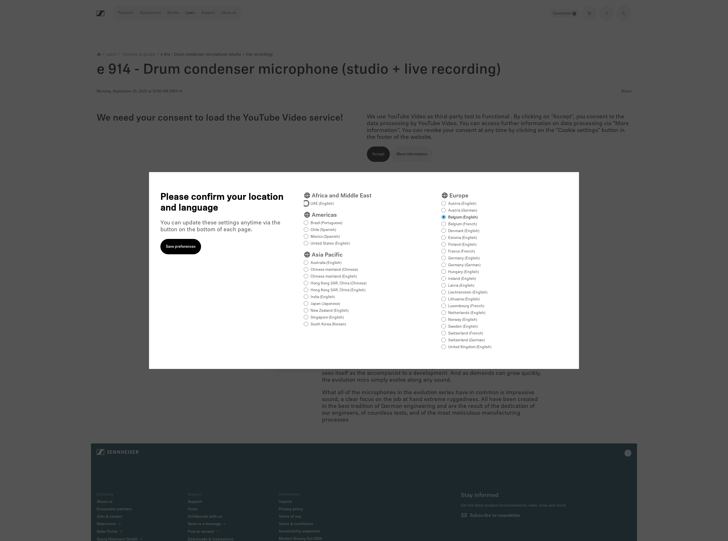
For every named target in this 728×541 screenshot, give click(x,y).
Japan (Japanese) (325, 304)
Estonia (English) (462, 238)
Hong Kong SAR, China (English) (338, 290)
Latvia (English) (461, 286)
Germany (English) (464, 258)
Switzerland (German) (466, 340)
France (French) (461, 251)
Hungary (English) (463, 272)
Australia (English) (326, 263)
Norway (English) (462, 320)
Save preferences (181, 247)
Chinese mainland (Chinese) (334, 270)
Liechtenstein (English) (467, 292)
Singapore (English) (327, 317)
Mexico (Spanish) (325, 237)
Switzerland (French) (465, 333)
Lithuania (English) (464, 299)
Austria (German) (462, 210)
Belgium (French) (462, 224)
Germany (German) (464, 265)
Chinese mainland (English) (334, 276)
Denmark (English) (463, 231)
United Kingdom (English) (469, 347)
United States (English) (330, 243)
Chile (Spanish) (323, 230)
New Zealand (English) (330, 311)
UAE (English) (322, 204)
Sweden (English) (463, 327)
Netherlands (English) (466, 313)
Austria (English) (462, 204)
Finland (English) (462, 245)
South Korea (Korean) (328, 324)
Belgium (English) (463, 217)
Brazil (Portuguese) (326, 223)
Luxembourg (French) (466, 306)
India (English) (323, 297)
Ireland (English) (462, 279)
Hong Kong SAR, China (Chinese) (339, 283)
